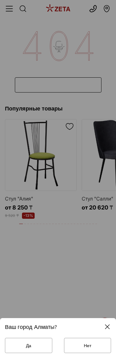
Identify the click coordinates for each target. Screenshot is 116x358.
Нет (87, 345)
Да (28, 345)
